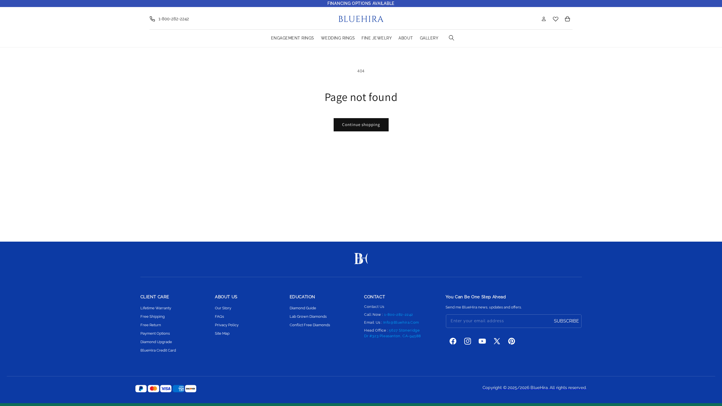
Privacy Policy (227, 325)
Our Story (223, 308)
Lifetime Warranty (155, 308)
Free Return (150, 325)
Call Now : (388, 314)
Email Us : (391, 322)
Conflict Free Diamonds (310, 325)
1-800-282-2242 (174, 18)
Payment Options (155, 333)
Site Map (222, 333)
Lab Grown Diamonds (308, 316)
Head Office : (392, 333)
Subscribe (566, 321)
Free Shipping (152, 316)
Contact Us (374, 306)
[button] (531, 19)
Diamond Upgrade (156, 342)
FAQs (219, 316)
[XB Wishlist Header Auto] (555, 19)
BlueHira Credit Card (158, 350)
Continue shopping (361, 124)
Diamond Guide (303, 308)
